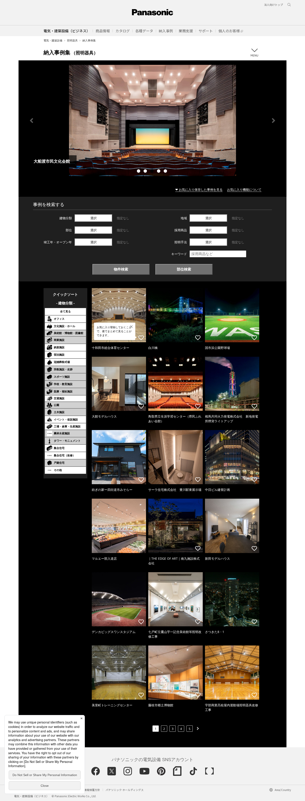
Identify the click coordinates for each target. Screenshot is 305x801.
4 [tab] (159, 171)
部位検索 (184, 269)
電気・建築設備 (53, 40)
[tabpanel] (152, 120)
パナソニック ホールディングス (125, 790)
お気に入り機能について (244, 189)
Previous (31, 120)
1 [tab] (139, 171)
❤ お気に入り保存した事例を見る (199, 189)
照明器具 (72, 40)
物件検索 (121, 269)
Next (273, 120)
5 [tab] (166, 171)
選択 (93, 218)
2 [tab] (146, 171)
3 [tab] (152, 171)
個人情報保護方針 (89, 790)
